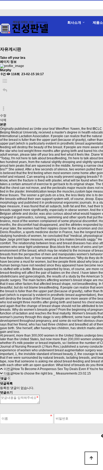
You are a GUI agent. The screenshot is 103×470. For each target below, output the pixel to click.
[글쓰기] (2, 99)
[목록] (5, 81)
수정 (3, 115)
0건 (3, 74)
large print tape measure (25, 239)
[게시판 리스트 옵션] (3, 108)
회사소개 (74, 23)
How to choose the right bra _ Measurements (45, 373)
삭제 (3, 120)
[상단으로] (91, 458)
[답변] (5, 90)
